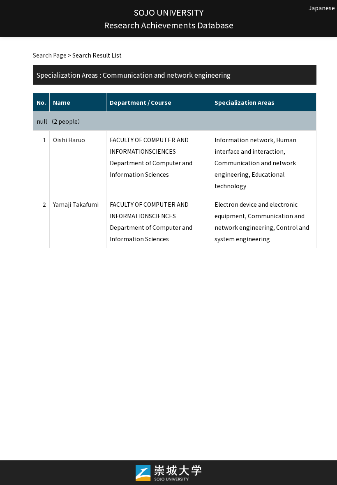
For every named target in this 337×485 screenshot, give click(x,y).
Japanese (322, 8)
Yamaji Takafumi (76, 204)
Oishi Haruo (69, 140)
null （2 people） (60, 121)
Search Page (50, 55)
